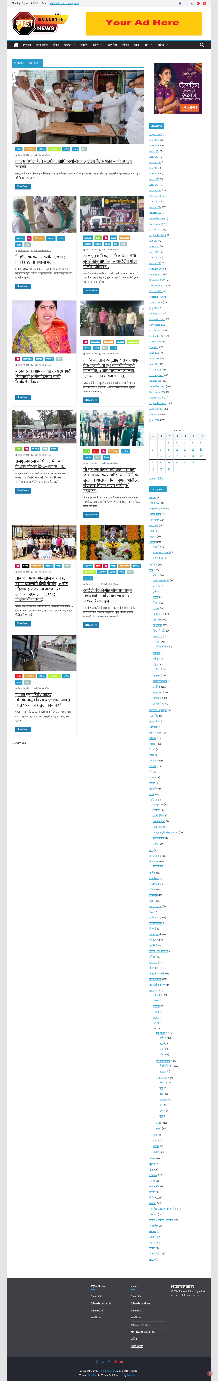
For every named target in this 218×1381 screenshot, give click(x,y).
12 (193, 449)
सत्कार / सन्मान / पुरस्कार (161, 1220)
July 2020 (154, 415)
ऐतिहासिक (154, 722)
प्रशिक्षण (153, 957)
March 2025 (155, 191)
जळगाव (156, 1006)
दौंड (161, 1088)
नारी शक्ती (157, 620)
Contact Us (137, 1311)
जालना (156, 1012)
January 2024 (156, 213)
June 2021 (154, 353)
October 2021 (155, 331)
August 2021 (155, 342)
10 (177, 449)
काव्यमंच (157, 586)
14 (153, 456)
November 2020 (157, 392)
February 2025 (156, 196)
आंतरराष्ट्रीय (154, 520)
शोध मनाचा (158, 558)
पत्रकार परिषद (155, 906)
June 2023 (154, 247)
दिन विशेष (154, 862)
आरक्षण (152, 537)
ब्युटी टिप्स (157, 547)
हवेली (158, 1129)
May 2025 (154, 179)
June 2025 (154, 174)
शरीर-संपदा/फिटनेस (162, 553)
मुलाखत (156, 653)
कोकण (156, 1001)
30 (169, 469)
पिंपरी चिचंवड (30, 149)
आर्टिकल (153, 565)
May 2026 (154, 151)
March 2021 (155, 370)
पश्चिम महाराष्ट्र (95, 341)
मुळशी (162, 1111)
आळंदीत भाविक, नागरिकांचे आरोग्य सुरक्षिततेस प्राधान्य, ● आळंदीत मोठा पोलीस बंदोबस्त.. (110, 261)
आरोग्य (95, 44)
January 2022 (156, 314)
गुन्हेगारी (125, 44)
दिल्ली (159, 669)
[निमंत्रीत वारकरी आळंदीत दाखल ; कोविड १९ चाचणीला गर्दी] (44, 214)
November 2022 (157, 286)
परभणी (156, 1023)
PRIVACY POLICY (140, 1325)
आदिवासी (153, 526)
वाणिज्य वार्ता (159, 838)
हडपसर (159, 1123)
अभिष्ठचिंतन (158, 805)
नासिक (19, 149)
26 (193, 463)
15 (161, 456)
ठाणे (151, 850)
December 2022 (157, 280)
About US (96, 1296)
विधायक (156, 676)
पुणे (154, 1029)
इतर (146, 44)
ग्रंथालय (152, 778)
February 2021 (156, 375)
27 (201, 463)
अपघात (156, 575)
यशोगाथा (157, 659)
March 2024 (155, 207)
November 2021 (157, 325)
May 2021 (154, 359)
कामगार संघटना (156, 733)
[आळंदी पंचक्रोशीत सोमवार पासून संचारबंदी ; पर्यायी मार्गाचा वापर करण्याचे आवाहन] (112, 542)
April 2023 (154, 258)
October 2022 (156, 291)
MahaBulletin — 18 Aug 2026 (64, 3)
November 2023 (157, 224)
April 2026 (154, 157)
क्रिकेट (152, 750)
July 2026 (154, 140)
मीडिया (152, 1159)
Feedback (96, 1318)
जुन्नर (162, 1049)
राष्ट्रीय (155, 665)
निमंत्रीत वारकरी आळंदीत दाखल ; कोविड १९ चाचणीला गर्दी (40, 260)
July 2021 (153, 347)
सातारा (113, 348)
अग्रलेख (152, 497)
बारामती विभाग (162, 1078)
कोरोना (56, 44)
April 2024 (154, 202)
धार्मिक (113, 237)
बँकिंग (151, 968)
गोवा (151, 772)
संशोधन (152, 1231)
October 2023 (155, 230)
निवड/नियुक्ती (27, 359)
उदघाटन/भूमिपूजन (161, 581)
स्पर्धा (151, 1259)
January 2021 (155, 381)
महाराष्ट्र (67, 44)
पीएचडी (152, 929)
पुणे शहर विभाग (54, 149)
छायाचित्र (153, 789)
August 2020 (155, 409)
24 (177, 463)
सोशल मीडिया (155, 1254)
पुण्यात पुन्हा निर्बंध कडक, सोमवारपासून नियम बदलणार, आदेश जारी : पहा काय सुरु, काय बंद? (42, 700)
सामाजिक (157, 698)
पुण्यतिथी (153, 946)
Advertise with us (140, 1303)
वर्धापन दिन (158, 866)
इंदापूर (162, 1083)
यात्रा (115, 243)
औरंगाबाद (153, 727)
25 (185, 463)
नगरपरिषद (154, 878)
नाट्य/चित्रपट (155, 884)
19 (193, 456)
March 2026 (155, 163)
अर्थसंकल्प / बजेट (157, 509)
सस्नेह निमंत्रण (155, 1237)
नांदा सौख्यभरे (159, 827)
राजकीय (84, 44)
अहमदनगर (157, 995)
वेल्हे (161, 1116)
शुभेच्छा (156, 844)
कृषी (155, 592)
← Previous (19, 743)
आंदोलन (153, 531)
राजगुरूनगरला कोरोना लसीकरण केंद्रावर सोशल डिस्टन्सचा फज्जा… (40, 464)
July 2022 (154, 308)
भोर (161, 1105)
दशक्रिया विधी (159, 821)
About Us (136, 1296)
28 (153, 469)
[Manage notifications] (210, 1373)
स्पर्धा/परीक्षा (158, 704)
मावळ (162, 1072)
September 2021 (157, 336)
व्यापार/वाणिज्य (160, 681)
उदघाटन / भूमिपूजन (158, 710)
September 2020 (157, 403)
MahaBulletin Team (42, 155)
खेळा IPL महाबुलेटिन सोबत (143, 1332)
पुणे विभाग (153, 940)
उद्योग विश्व (112, 44)
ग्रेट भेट (152, 783)
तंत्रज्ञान (156, 609)
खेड (29, 238)
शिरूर (162, 1055)
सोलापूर (156, 1152)
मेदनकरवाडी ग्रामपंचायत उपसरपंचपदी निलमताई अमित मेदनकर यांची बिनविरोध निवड (43, 376)
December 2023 (157, 219)
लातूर (155, 1141)
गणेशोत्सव (153, 761)
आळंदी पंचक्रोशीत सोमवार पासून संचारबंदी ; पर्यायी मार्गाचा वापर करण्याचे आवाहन (107, 595)
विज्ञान (152, 1192)
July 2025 (154, 168)
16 (169, 456)
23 (169, 463)
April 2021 (154, 364)
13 (201, 449)
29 (161, 469)
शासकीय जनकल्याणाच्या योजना (163, 1209)
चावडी (155, 597)
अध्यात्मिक (20, 238)
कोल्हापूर (153, 744)
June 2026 (154, 146)
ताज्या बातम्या (42, 44)
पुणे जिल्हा (42, 149)
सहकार (152, 1243)
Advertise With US (101, 1303)
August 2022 (155, 303)
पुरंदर (162, 1094)
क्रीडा (136, 44)
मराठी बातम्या (155, 979)
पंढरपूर (113, 566)
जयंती (151, 794)
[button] (73, 44)
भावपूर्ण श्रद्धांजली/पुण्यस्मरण (165, 833)
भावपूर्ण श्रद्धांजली (157, 974)
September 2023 (157, 235)
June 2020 (154, 420)
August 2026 (155, 135)
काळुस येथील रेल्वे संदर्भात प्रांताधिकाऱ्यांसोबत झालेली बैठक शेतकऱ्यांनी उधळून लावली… (73, 164)
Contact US (97, 1311)
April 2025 (154, 185)
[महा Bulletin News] (16, 45)
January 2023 (155, 275)
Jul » (160, 478)
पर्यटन (152, 912)
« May (152, 478)
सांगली (152, 1248)
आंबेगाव (163, 1038)
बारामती (163, 1100)
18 (185, 456)
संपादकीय (27, 44)
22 (161, 463)
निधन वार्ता (157, 625)
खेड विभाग (160, 1033)
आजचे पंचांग (155, 514)
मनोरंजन (156, 642)
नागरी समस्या (158, 614)
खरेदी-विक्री (158, 816)
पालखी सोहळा (155, 923)
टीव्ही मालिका (162, 647)
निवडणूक (39, 359)
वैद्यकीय (53, 449)
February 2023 (156, 269)
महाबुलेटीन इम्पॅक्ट (157, 985)
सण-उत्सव (88, 578)
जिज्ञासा (156, 603)
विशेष (84, 149)
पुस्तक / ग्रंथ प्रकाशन (158, 951)
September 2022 (157, 297)
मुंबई (155, 1135)
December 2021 (157, 319)
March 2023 (155, 263)
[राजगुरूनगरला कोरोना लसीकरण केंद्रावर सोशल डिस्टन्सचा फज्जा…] (44, 426)
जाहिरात (161, 44)
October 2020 (156, 398)
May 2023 (154, 252)
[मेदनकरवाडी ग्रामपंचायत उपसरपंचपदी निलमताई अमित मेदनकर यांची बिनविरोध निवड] (44, 327)
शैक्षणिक (156, 687)
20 (201, 456)
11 (185, 449)
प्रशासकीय (88, 457)
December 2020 (157, 387)
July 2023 (154, 241)
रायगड (152, 1181)
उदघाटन (156, 810)
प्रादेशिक (66, 149)
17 (177, 456)
